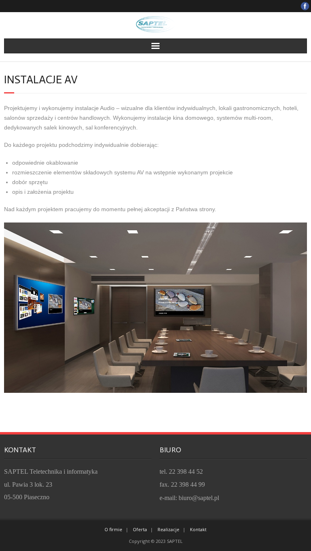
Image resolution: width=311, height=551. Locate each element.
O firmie (113, 529)
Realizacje (168, 529)
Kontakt (198, 529)
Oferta (140, 529)
